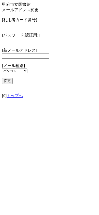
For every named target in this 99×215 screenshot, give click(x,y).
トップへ (15, 95)
